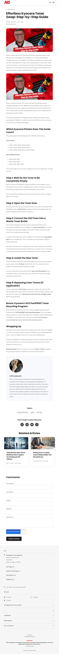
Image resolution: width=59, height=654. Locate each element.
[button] (55, 450)
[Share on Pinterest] (37, 424)
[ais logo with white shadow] (14, 2)
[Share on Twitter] (32, 424)
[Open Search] (50, 2)
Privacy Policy (32, 650)
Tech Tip (39, 412)
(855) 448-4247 (22, 587)
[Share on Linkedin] (27, 424)
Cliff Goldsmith (12, 24)
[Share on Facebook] (22, 424)
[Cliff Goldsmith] (16, 365)
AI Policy (25, 650)
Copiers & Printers (22, 412)
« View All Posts (10, 9)
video (32, 412)
